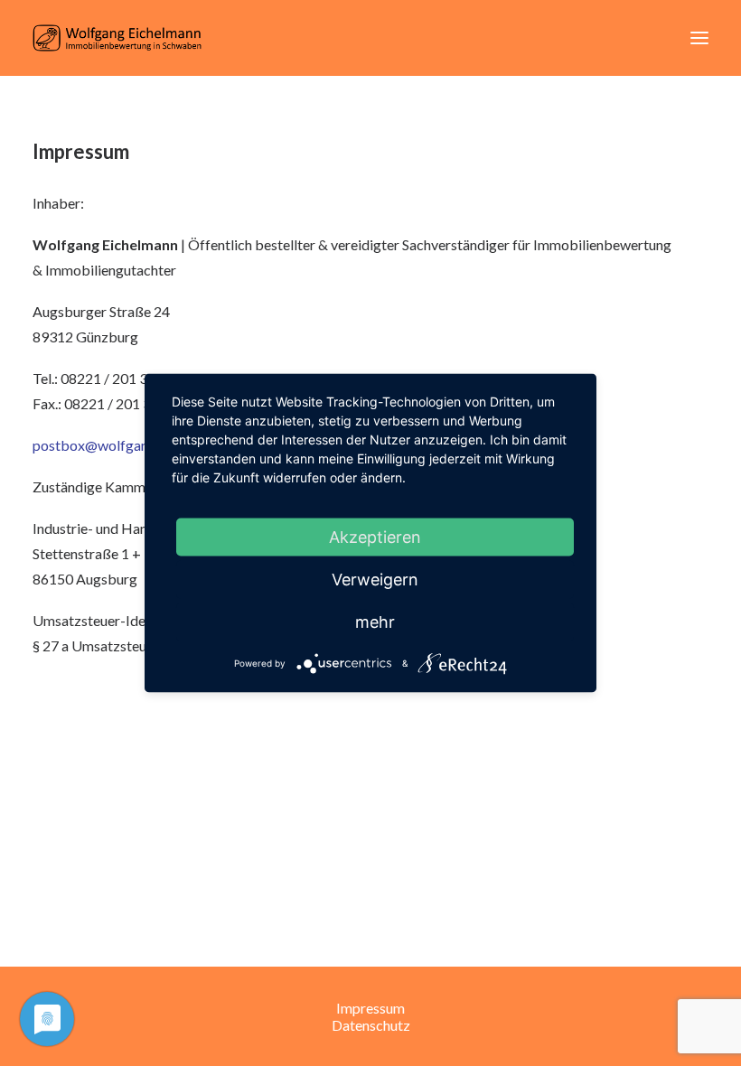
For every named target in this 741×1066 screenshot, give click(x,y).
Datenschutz (371, 1024)
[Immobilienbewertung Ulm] (117, 37)
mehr (375, 621)
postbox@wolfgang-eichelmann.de (141, 445)
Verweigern (375, 579)
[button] (699, 38)
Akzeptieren (375, 537)
